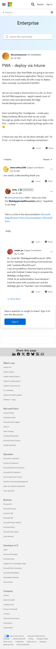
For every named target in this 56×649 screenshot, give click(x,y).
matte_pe (18, 250)
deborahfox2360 (18, 167)
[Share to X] (23, 353)
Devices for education (11, 463)
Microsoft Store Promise (11, 440)
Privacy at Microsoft (10, 609)
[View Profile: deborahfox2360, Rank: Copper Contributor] (6, 169)
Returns (6, 427)
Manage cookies (42, 639)
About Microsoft (9, 600)
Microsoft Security (9, 509)
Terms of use (7, 641)
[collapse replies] (28, 165)
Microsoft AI (7, 504)
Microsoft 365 (8, 518)
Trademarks (20, 641)
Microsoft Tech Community (12, 568)
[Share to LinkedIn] (13, 353)
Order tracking (8, 431)
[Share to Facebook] (18, 353)
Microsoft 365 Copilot (11, 532)
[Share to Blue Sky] (32, 353)
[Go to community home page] (10, 4)
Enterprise (9, 12)
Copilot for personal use (11, 386)
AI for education (9, 491)
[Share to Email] (42, 353)
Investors (6, 614)
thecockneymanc (19, 54)
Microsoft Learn (8, 559)
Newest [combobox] (47, 159)
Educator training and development (15, 481)
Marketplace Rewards (11, 577)
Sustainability (8, 627)
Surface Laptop (8, 372)
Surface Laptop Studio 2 (11, 376)
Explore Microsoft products (12, 395)
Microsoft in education (11, 458)
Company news (8, 604)
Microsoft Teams (9, 527)
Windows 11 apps (9, 399)
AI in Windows (8, 390)
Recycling (42, 641)
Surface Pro (7, 367)
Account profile (8, 413)
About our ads (8, 644)
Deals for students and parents (14, 486)
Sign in (15, 321)
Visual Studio (8, 582)
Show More (15, 298)
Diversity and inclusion (11, 618)
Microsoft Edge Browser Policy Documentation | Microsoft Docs (28, 218)
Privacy (31, 639)
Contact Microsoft (19, 639)
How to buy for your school (12, 477)
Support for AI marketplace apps (14, 563)
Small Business (8, 536)
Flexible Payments (9, 445)
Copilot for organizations (12, 381)
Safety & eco (31, 641)
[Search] (33, 4)
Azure (5, 550)
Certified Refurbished (10, 436)
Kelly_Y (15, 189)
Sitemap (6, 639)
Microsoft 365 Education (11, 472)
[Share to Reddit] (28, 353)
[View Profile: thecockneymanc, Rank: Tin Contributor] (5, 56)
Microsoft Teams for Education (13, 468)
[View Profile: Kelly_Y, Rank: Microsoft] (8, 191)
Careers (6, 595)
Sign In (49, 4)
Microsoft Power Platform (12, 522)
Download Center (9, 417)
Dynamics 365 (8, 513)
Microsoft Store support (11, 422)
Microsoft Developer (10, 554)
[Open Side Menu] (4, 4)
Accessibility (7, 623)
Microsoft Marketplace (11, 573)
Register (40, 4)
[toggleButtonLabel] (52, 12)
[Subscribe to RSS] (37, 353)
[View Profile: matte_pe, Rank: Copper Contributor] (10, 252)
